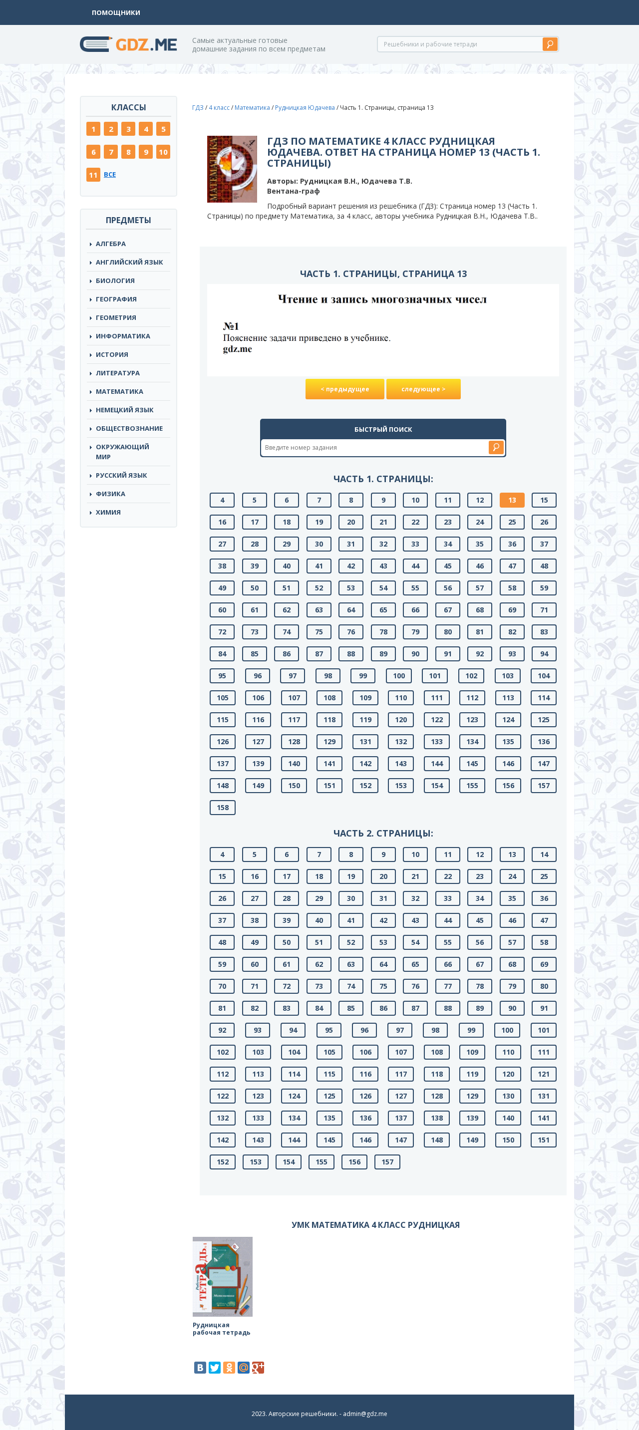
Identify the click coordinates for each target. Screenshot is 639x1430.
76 (351, 631)
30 (319, 544)
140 (294, 763)
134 (472, 741)
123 (472, 719)
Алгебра (111, 243)
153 (401, 785)
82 (512, 631)
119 (365, 719)
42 (351, 566)
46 (480, 566)
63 (319, 609)
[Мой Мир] (244, 1368)
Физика (110, 493)
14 (544, 854)
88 (351, 653)
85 (255, 653)
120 (401, 719)
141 (329, 763)
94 (544, 653)
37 (544, 544)
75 (319, 631)
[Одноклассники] (229, 1368)
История (112, 354)
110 (401, 697)
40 (287, 566)
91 (448, 653)
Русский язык (121, 475)
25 (512, 522)
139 (258, 763)
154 (437, 785)
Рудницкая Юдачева (305, 107)
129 (329, 741)
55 (415, 587)
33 (415, 544)
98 (328, 675)
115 (223, 719)
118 (329, 719)
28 (255, 544)
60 (222, 609)
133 (437, 741)
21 (383, 522)
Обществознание (129, 428)
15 (544, 500)
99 (363, 675)
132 (401, 741)
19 (319, 522)
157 (544, 785)
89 (383, 653)
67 (448, 609)
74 (287, 631)
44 (415, 566)
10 (163, 152)
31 (351, 544)
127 (258, 741)
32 (383, 544)
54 (383, 587)
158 (223, 807)
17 (255, 522)
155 (472, 785)
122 (437, 719)
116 (258, 719)
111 (437, 697)
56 (448, 587)
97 (293, 675)
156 (508, 785)
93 (512, 653)
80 (448, 631)
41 (319, 566)
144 (437, 763)
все (110, 174)
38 (222, 566)
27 (222, 544)
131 (365, 741)
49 (222, 587)
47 (512, 566)
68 (480, 609)
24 (480, 522)
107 (294, 697)
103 (508, 675)
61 (255, 609)
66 (415, 609)
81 (480, 631)
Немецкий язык (125, 409)
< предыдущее (344, 389)
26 (544, 522)
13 (512, 500)
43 (383, 566)
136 (544, 741)
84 (222, 653)
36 (512, 544)
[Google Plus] (258, 1368)
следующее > (423, 389)
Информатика (123, 335)
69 (512, 609)
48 (544, 566)
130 (508, 1096)
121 (544, 1074)
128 (294, 741)
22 (415, 522)
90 (415, 653)
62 (287, 609)
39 (255, 566)
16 (222, 522)
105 (223, 697)
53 (351, 587)
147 (544, 763)
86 (287, 653)
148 (223, 785)
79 (415, 631)
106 (258, 697)
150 (294, 785)
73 (255, 631)
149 (258, 785)
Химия (108, 512)
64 (351, 609)
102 (471, 675)
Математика (119, 391)
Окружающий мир (122, 451)
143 (401, 763)
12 (480, 500)
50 (255, 587)
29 (287, 544)
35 (480, 544)
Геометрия (116, 317)
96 (258, 675)
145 (472, 763)
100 (399, 675)
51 (287, 587)
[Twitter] (215, 1368)
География (116, 298)
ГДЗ (198, 107)
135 (508, 741)
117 (294, 719)
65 (383, 609)
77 (448, 986)
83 (544, 631)
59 (544, 587)
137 (223, 763)
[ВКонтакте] (200, 1368)
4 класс (219, 107)
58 (512, 587)
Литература (118, 372)
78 (383, 631)
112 (472, 697)
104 (544, 675)
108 (329, 697)
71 (544, 609)
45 (448, 566)
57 (480, 587)
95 (222, 675)
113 (508, 697)
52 (319, 587)
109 (365, 697)
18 (287, 522)
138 (437, 1118)
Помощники (116, 12)
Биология (115, 280)
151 (329, 785)
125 (544, 719)
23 (448, 522)
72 (222, 631)
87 (319, 653)
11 (93, 175)
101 (435, 675)
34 (448, 544)
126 (223, 741)
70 (222, 986)
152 (365, 785)
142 (365, 763)
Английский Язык (129, 262)
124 (508, 719)
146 (508, 763)
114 (544, 697)
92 (480, 653)
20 (351, 522)
